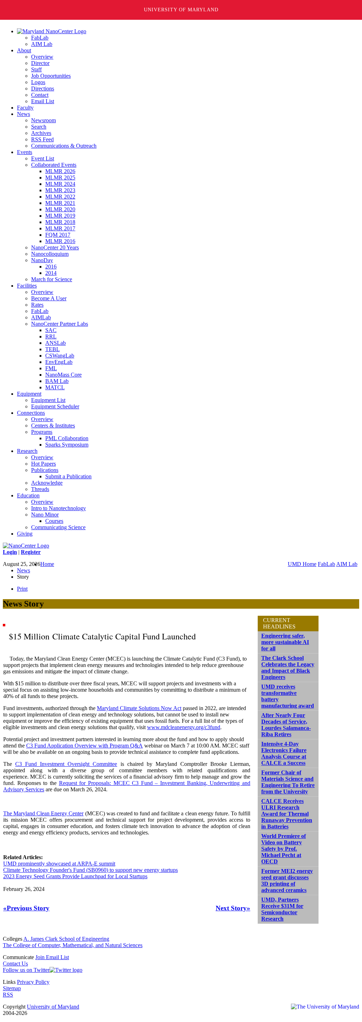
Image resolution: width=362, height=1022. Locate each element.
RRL (51, 336)
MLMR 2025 (60, 178)
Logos (38, 82)
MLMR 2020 (60, 209)
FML (51, 368)
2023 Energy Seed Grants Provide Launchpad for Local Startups (75, 876)
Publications (44, 470)
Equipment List (48, 400)
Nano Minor (45, 515)
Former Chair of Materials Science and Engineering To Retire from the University (288, 781)
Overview (42, 57)
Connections (31, 413)
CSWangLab (59, 356)
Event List (42, 158)
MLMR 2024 (60, 184)
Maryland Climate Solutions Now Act (139, 708)
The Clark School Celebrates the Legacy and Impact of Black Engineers (287, 667)
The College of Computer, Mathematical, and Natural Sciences (72, 945)
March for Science (51, 279)
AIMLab (41, 317)
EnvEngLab (58, 362)
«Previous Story (26, 908)
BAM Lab (57, 381)
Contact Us (15, 964)
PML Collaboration (66, 438)
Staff (36, 69)
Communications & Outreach (64, 146)
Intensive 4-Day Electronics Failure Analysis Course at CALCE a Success (283, 753)
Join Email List (52, 957)
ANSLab (55, 343)
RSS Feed (42, 139)
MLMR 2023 (60, 190)
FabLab (39, 38)
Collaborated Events (53, 165)
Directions (42, 88)
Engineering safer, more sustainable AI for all (285, 642)
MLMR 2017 (60, 228)
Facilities (27, 286)
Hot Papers (43, 464)
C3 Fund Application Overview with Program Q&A (84, 746)
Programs (41, 432)
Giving (25, 534)
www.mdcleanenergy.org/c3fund (183, 727)
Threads (40, 489)
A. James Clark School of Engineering (66, 939)
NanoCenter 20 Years (55, 247)
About (24, 50)
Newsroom (43, 120)
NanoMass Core (63, 375)
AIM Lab (41, 44)
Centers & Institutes (53, 426)
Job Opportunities (51, 76)
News (23, 114)
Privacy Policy (33, 982)
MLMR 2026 (60, 171)
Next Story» (233, 908)
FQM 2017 (57, 235)
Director (40, 63)
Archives (41, 133)
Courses (54, 521)
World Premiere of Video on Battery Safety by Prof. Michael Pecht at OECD (283, 848)
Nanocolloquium (50, 254)
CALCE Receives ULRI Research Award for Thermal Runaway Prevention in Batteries (286, 813)
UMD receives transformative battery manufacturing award (287, 696)
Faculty (25, 108)
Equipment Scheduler (55, 406)
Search (38, 127)
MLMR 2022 (60, 197)
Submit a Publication (68, 476)
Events (24, 152)
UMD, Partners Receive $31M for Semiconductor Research (282, 909)
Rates (37, 305)
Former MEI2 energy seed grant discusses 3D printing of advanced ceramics (287, 880)
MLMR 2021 (60, 203)
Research (27, 451)
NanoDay (42, 260)
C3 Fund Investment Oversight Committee (66, 764)
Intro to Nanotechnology (58, 508)
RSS (8, 995)
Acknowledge (47, 483)
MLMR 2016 (60, 241)
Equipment (29, 394)
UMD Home (302, 564)
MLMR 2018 (60, 222)
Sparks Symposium (66, 445)
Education (28, 495)
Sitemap (12, 988)
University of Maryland (181, 9)
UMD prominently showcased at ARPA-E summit (59, 864)
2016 (51, 267)
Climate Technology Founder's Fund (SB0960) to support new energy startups (90, 870)
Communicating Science (58, 527)
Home (47, 564)
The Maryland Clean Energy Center (43, 813)
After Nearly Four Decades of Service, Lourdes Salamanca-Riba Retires (286, 724)
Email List (42, 101)
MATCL (55, 387)
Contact (39, 95)
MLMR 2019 (60, 216)
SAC (51, 330)
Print (22, 589)
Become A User (48, 298)
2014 (51, 273)
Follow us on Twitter (26, 970)
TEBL (52, 349)
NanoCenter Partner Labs (59, 324)
